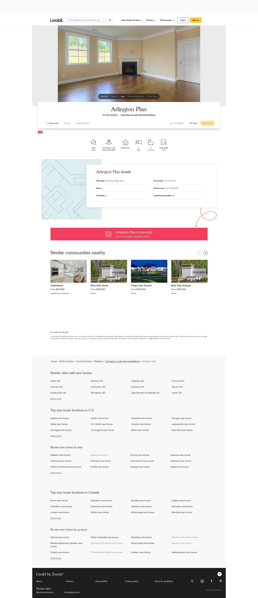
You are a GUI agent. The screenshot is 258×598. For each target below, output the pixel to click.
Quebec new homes (141, 552)
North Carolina (66, 361)
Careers (70, 581)
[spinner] (110, 20)
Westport (98, 361)
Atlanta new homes (59, 418)
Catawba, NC (137, 381)
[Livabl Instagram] (202, 581)
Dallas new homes (59, 424)
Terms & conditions (164, 581)
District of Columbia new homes (65, 467)
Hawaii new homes (179, 467)
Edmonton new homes (101, 506)
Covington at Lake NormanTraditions (138, 115)
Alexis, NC (55, 381)
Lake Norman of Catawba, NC (145, 392)
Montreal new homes (182, 512)
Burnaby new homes (141, 500)
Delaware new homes (180, 461)
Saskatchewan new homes (184, 552)
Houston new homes (141, 424)
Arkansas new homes (180, 455)
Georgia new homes (140, 467)
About (39, 581)
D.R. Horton (111, 115)
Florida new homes (99, 467)
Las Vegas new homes (60, 430)
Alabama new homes (60, 455)
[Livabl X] (192, 581)
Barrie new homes (59, 500)
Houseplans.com (72, 592)
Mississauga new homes (142, 512)
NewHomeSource (45, 592)
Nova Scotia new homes (142, 543)
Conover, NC (56, 387)
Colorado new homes (100, 461)
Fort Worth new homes (102, 424)
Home (54, 361)
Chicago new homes (181, 418)
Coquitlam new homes (61, 506)
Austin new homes (100, 418)
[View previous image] (41, 67)
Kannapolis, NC (98, 392)
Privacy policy (131, 581)
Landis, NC (177, 392)
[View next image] (217, 67)
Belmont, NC (97, 381)
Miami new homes (140, 430)
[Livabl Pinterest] (221, 581)
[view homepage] (56, 20)
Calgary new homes (181, 500)
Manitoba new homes (141, 537)
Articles (149, 20)
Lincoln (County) (84, 361)
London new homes (59, 512)
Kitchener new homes (182, 506)
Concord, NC (178, 381)
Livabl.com (152, 339)
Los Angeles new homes (102, 430)
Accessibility (101, 581)
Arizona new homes (139, 455)
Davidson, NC (137, 387)
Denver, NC (177, 387)
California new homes (60, 461)
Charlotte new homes (141, 418)
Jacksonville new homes (183, 424)
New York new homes (182, 430)
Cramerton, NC (98, 387)
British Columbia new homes (104, 537)
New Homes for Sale (130, 20)
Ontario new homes (59, 552)
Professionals (166, 20)
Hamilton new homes (141, 506)
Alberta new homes (59, 537)
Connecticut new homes (142, 461)
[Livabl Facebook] (211, 581)
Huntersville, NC (58, 392)
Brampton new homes (101, 500)
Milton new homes (100, 512)
